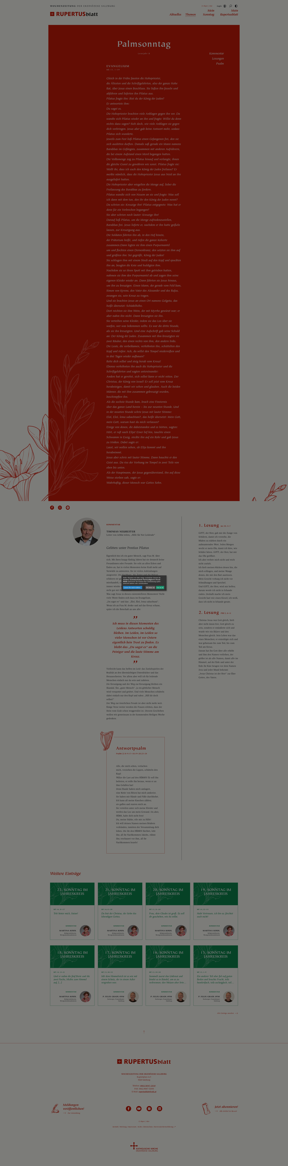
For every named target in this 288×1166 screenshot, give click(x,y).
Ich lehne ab (150, 587)
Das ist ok (160, 587)
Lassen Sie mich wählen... (133, 587)
